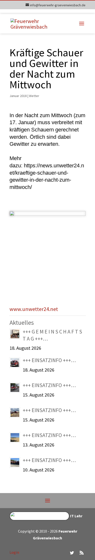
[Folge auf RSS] (82, 553)
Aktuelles (22, 322)
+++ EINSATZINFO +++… (49, 360)
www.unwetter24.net (34, 309)
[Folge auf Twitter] (72, 553)
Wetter (34, 96)
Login (14, 552)
